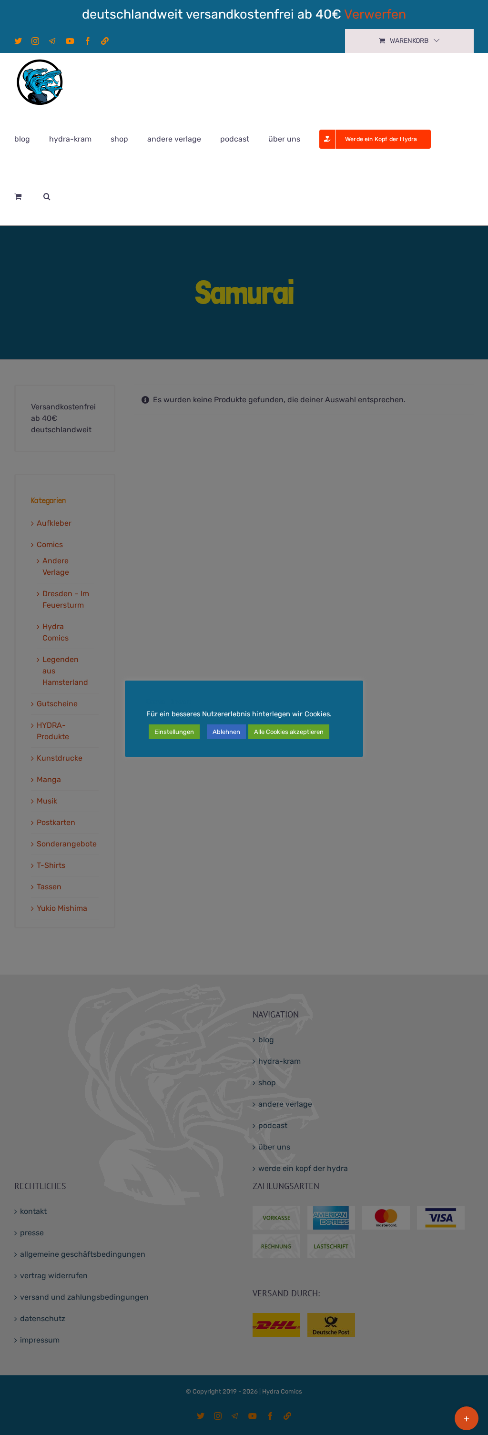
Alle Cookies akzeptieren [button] (289, 731)
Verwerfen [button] (375, 14)
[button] (47, 196)
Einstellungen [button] (174, 731)
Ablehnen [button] (226, 731)
